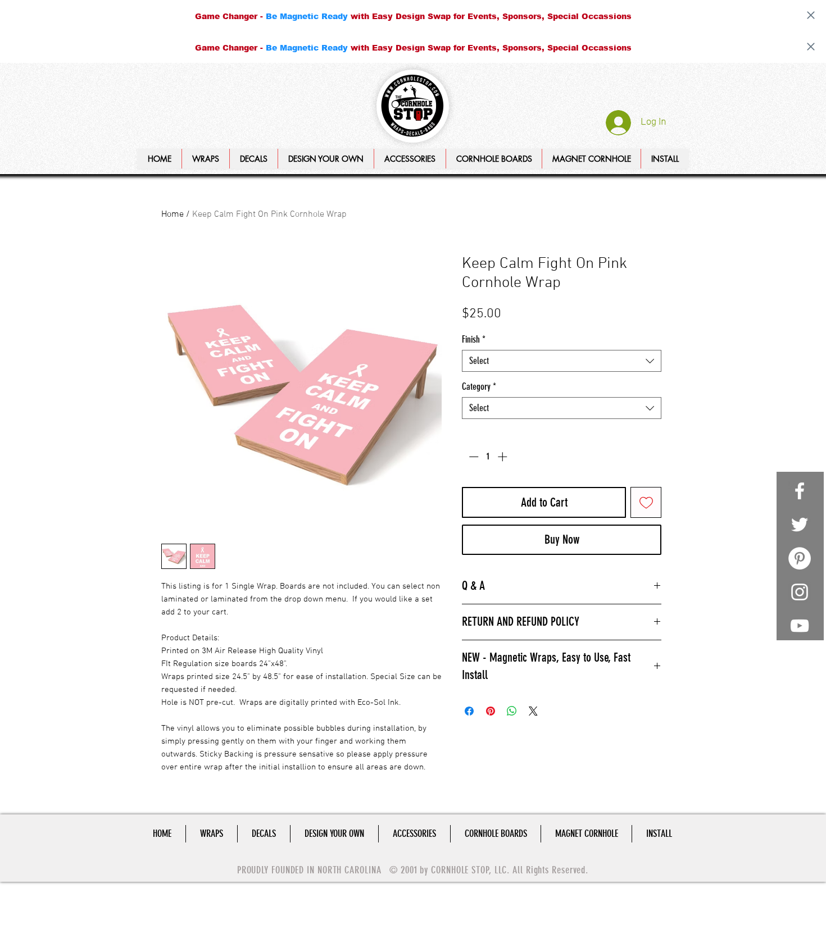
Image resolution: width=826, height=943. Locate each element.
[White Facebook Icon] (799, 491)
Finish (473, 339)
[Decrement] (472, 456)
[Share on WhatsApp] (512, 711)
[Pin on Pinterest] (490, 711)
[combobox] (561, 361)
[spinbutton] (488, 456)
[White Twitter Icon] (799, 524)
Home (172, 214)
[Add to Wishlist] (645, 502)
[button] (326, 158)
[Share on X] (533, 711)
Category (479, 386)
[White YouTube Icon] (799, 625)
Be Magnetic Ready (307, 16)
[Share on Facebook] (469, 711)
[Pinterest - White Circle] (799, 558)
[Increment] (503, 456)
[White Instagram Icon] (799, 592)
